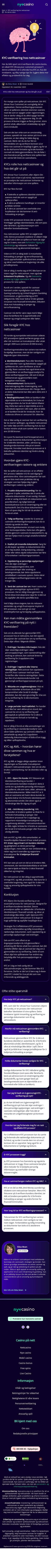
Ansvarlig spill (25, 1413)
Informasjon (26, 1381)
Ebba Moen (12, 84)
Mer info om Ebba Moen (13, 1290)
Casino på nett (25, 1340)
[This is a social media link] (23, 1327)
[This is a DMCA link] (25, 1459)
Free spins (25, 1368)
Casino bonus (25, 1363)
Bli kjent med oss (25, 1421)
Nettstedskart (25, 1408)
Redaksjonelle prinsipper (25, 1433)
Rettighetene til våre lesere (25, 1398)
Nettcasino (25, 1347)
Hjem (3, 10)
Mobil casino (25, 1357)
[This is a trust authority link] (10, 1465)
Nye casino (25, 1352)
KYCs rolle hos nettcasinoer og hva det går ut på (22, 92)
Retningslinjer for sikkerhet (25, 1393)
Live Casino (25, 1373)
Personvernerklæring (25, 1403)
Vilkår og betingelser (25, 1388)
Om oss (25, 1428)
